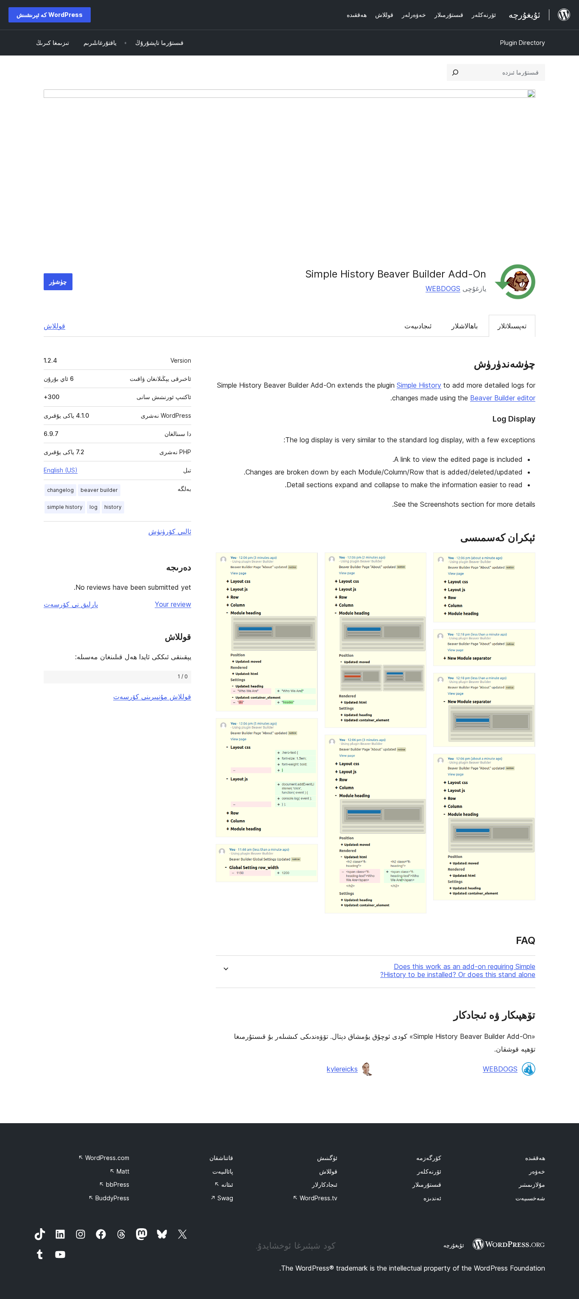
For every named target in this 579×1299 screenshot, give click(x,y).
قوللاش (54, 326)
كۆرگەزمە (428, 1157)
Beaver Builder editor (502, 398)
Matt (119, 1171)
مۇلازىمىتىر (532, 1184)
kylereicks (342, 1069)
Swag (221, 1198)
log (93, 507)
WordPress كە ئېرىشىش (50, 14)
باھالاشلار (464, 326)
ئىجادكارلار (324, 1184)
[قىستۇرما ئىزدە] (455, 72)
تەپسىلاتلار (512, 326)
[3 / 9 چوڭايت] (524, 684)
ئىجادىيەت (417, 326)
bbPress (114, 1184)
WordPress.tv (314, 1198)
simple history (65, 507)
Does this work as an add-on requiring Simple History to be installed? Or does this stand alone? (457, 971)
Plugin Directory (522, 42)
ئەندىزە (432, 1198)
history (113, 507)
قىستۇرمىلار (426, 1184)
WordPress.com (103, 1157)
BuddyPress (108, 1198)
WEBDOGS (443, 288)
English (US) (61, 470)
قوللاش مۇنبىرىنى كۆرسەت (152, 696)
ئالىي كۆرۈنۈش (169, 531)
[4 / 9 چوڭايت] (524, 765)
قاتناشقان (221, 1157)
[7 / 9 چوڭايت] (306, 564)
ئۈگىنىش (327, 1157)
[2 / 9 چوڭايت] (524, 640)
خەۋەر (537, 1171)
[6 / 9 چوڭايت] (415, 746)
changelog (60, 490)
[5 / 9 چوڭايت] (415, 564)
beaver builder (99, 490)
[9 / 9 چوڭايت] (306, 855)
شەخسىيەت (530, 1198)
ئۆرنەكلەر (429, 1171)
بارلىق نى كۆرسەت (71, 604)
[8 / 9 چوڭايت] (306, 729)
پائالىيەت (222, 1171)
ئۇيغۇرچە (453, 1245)
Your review (173, 604)
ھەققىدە (535, 1157)
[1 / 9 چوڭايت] (524, 564)
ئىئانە (223, 1184)
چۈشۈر (58, 281)
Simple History (419, 385)
